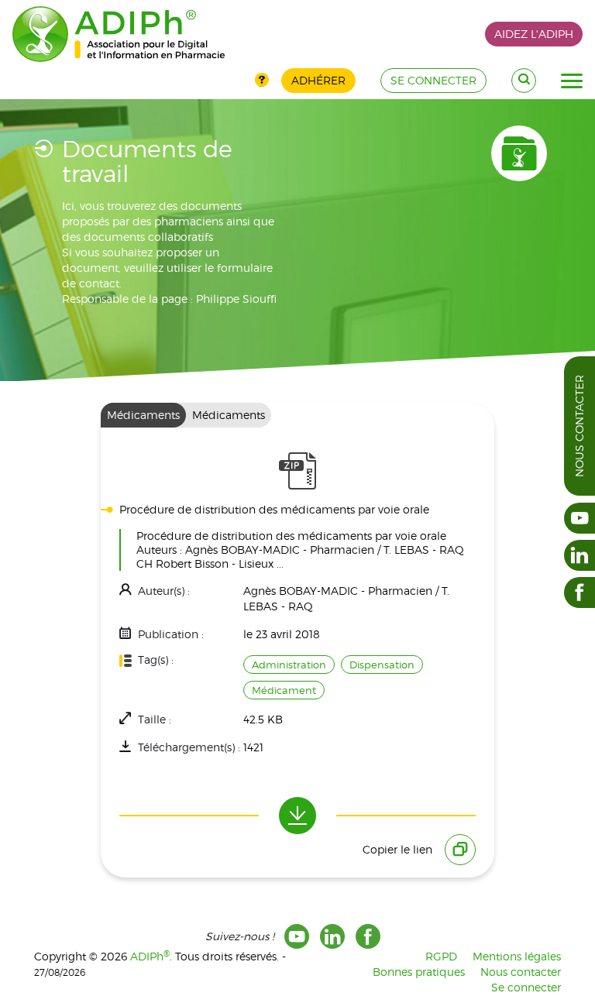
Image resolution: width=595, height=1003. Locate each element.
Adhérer (318, 80)
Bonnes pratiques (419, 971)
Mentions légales (517, 956)
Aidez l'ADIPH (533, 33)
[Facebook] (368, 936)
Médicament (284, 690)
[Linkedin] (332, 936)
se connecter (433, 80)
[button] (572, 81)
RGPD (441, 956)
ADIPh (150, 956)
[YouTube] (296, 936)
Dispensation (381, 664)
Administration (289, 664)
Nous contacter (579, 426)
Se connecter (526, 987)
